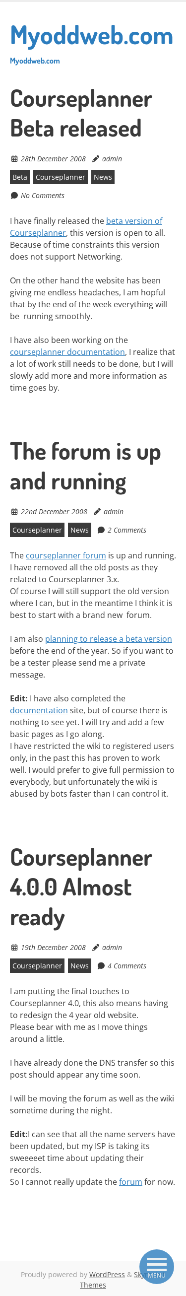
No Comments (42, 195)
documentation (39, 710)
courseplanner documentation (67, 351)
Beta (19, 177)
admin (112, 158)
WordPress (107, 1274)
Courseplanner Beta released (81, 112)
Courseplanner (60, 177)
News (103, 177)
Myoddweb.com (92, 42)
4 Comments (127, 965)
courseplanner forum (66, 555)
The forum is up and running (85, 465)
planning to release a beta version (108, 638)
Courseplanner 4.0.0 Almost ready (81, 886)
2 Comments (127, 530)
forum (130, 1181)
